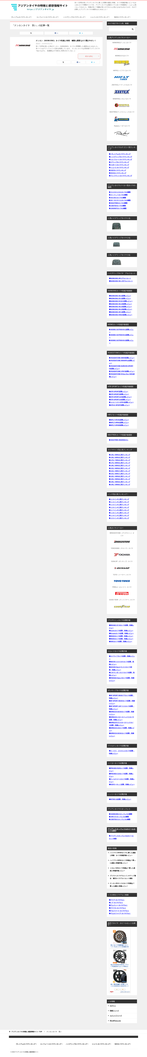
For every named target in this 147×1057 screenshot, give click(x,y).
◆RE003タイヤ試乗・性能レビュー (121, 636)
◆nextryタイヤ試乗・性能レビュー (121, 630)
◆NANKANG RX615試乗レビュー (120, 315)
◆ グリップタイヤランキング (119, 162)
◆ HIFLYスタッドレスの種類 (119, 817)
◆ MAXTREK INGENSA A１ (118, 440)
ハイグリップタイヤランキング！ (74, 17)
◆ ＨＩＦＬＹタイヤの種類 (118, 195)
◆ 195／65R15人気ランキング (119, 465)
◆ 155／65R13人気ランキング (119, 455)
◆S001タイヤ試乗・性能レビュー (120, 641)
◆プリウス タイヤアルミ (117, 908)
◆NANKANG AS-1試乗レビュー (120, 298)
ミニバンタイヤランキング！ (100, 17)
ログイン (113, 1006)
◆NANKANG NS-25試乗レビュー (120, 306)
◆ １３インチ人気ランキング (119, 499)
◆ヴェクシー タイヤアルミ (118, 905)
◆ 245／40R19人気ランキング (119, 482)
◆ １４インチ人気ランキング (119, 502)
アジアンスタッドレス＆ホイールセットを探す (121, 830)
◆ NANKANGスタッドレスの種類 (120, 814)
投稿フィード (114, 1011)
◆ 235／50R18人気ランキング (119, 479)
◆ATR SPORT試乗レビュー (118, 391)
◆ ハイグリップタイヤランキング (120, 157)
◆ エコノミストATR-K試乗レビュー (121, 402)
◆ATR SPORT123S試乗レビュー (120, 397)
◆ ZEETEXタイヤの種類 (117, 205)
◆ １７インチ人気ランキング (119, 510)
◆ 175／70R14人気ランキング (119, 460)
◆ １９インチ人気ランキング (119, 515)
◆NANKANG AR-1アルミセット (120, 278)
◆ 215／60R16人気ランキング (119, 468)
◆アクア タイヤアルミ (117, 900)
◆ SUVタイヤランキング (117, 170)
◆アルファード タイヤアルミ (119, 911)
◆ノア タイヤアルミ (116, 902)
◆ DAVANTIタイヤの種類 (117, 208)
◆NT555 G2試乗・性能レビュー (120, 799)
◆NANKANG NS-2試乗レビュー (120, 296)
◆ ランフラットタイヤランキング (120, 176)
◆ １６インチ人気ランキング (119, 507)
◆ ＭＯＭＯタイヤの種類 (117, 197)
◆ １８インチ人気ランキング (119, 513)
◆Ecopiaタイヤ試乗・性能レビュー (121, 633)
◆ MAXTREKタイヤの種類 (118, 203)
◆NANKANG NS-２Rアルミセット (121, 281)
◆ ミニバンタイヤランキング (119, 167)
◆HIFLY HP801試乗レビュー (119, 422)
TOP (26, 1031)
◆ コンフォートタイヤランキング (120, 159)
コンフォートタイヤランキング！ (47, 17)
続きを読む (89, 56)
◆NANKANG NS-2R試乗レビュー (120, 309)
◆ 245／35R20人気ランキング (119, 484)
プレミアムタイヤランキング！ (21, 17)
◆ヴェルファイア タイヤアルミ (120, 913)
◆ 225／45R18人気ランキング (119, 476)
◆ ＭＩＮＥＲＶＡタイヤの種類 (120, 200)
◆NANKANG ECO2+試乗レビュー (121, 301)
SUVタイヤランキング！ (122, 17)
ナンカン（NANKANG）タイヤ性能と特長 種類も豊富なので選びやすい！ (66, 40)
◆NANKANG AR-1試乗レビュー (120, 312)
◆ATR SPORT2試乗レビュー (119, 394)
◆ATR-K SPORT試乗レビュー (119, 405)
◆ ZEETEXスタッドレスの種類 (119, 819)
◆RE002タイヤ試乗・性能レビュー (121, 639)
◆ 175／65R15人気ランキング (119, 463)
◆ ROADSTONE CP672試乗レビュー (122, 371)
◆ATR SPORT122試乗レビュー (120, 399)
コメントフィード (116, 1015)
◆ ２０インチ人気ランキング (119, 518)
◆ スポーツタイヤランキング (119, 165)
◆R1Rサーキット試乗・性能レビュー (122, 784)
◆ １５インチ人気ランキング (119, 504)
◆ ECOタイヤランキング (117, 173)
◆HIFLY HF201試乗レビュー (119, 420)
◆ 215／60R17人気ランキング (119, 473)
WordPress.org (115, 1021)
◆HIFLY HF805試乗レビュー (119, 425)
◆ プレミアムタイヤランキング (120, 154)
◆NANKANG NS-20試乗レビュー (120, 304)
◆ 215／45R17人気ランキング (119, 471)
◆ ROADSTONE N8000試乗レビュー (122, 358)
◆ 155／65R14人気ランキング (119, 457)
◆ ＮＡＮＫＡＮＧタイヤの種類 (120, 192)
